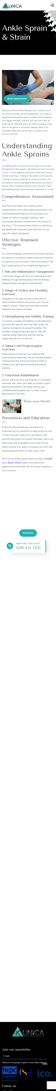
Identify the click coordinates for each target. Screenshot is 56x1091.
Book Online (14, 462)
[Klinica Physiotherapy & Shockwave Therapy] (12, 5)
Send (45, 1064)
